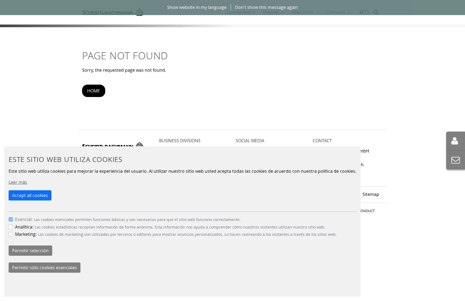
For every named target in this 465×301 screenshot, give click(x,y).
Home (93, 91)
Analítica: (24, 227)
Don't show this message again (266, 7)
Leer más (18, 182)
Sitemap (370, 194)
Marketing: (26, 234)
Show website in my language (197, 7)
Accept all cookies (30, 195)
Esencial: (24, 219)
